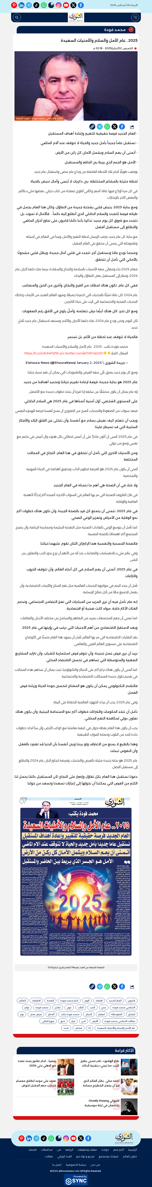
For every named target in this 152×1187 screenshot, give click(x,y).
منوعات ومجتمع (108, 1156)
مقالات (49, 1156)
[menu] (135, 17)
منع (63, 1021)
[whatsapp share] (107, 127)
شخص (78, 1028)
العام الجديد (115, 1000)
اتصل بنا (56, 1164)
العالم (22, 1000)
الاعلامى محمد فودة (123, 1007)
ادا (89, 1028)
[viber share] (100, 127)
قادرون (131, 1000)
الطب (81, 1007)
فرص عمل (36, 1014)
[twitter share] (115, 127)
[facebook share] (122, 127)
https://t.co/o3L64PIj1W (41, 353)
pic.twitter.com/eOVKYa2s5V (81, 353)
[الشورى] (76, 17)
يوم (22, 1014)
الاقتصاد (36, 1000)
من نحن (95, 1164)
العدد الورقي (64, 1156)
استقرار (101, 1014)
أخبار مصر (118, 1149)
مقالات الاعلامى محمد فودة (119, 1021)
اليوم (87, 1000)
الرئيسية (132, 1149)
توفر (26, 1007)
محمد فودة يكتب (70, 1014)
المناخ (51, 1014)
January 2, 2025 (89, 363)
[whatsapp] (92, 127)
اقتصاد (99, 1000)
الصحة (50, 1000)
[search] (17, 17)
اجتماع (131, 1014)
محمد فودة (41, 1007)
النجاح (89, 1014)
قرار (73, 1021)
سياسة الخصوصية (76, 1164)
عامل (58, 1007)
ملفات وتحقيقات (87, 1149)
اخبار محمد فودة (69, 1000)
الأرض (95, 1021)
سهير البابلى (48, 1021)
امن (83, 1021)
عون (69, 1007)
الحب (92, 1007)
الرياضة (69, 1149)
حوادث (105, 1149)
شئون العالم (130, 1156)
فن (59, 1149)
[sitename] (124, 1138)
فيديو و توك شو (85, 1156)
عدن (103, 1007)
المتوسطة (116, 1014)
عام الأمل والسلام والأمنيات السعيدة (116, 1028)
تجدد (66, 1028)
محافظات (46, 1149)
